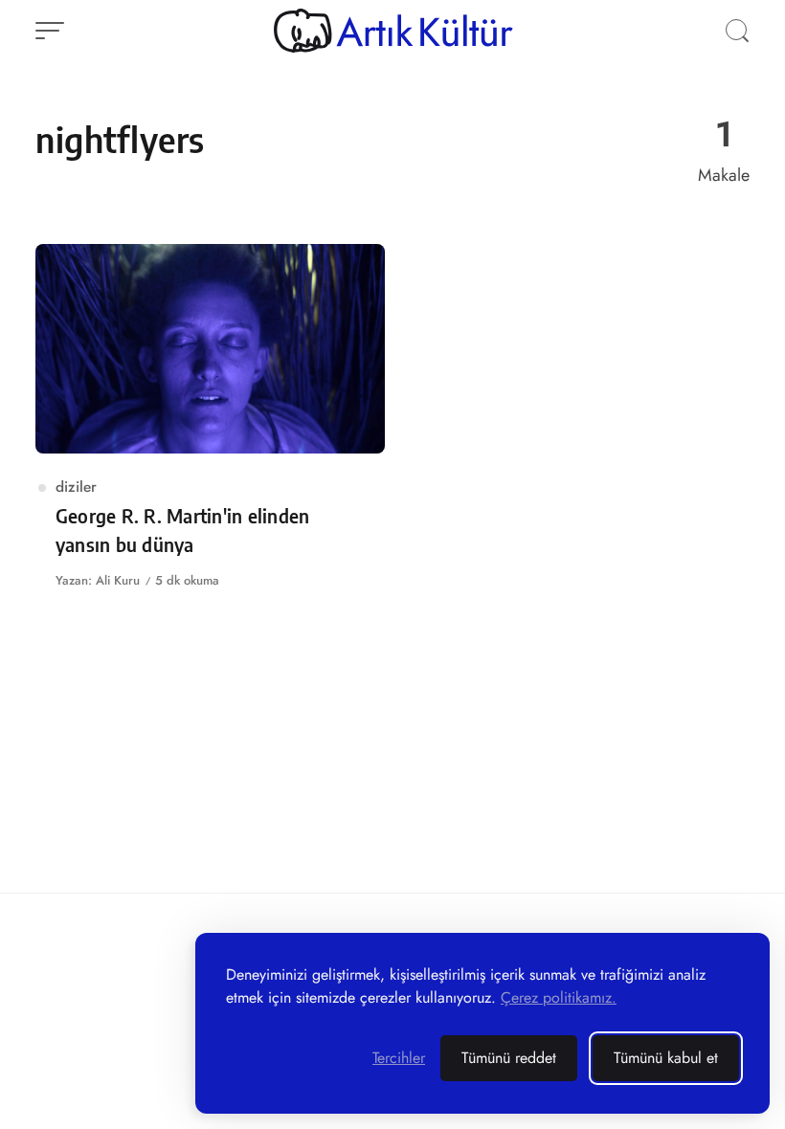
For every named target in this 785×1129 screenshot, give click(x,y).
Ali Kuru (118, 580)
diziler (76, 487)
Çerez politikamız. (559, 997)
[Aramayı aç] (737, 30)
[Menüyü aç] (50, 30)
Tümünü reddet (508, 1058)
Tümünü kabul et (666, 1058)
